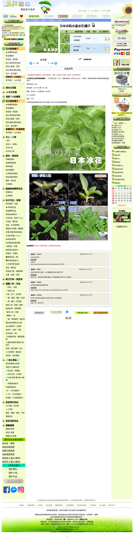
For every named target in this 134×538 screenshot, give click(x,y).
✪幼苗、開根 (8, 443)
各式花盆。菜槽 (13, 200)
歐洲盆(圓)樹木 (11, 214)
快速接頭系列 (11, 387)
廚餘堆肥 (9, 166)
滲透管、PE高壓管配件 (14, 398)
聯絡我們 (117, 183)
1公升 (8, 141)
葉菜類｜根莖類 (12, 59)
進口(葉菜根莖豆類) (13, 63)
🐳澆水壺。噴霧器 (13, 371)
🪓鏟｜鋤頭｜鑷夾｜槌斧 (15, 298)
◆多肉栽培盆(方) (12, 260)
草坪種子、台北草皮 (13, 80)
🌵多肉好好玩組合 (13, 264)
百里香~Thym (118, 134)
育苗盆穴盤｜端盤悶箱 (14, 271)
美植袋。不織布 (12, 253)
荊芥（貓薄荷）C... (121, 123)
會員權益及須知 (120, 179)
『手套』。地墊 (11, 287)
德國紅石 (17, 33)
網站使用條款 (119, 172)
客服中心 (117, 158)
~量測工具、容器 (12, 312)
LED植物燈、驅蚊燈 (13, 352)
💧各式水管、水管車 (13, 374)
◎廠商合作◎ (122, 227)
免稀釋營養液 (11, 163)
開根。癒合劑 (11, 181)
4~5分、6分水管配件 (13, 394)
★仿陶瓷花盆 (11, 207)
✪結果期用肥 (8, 454)
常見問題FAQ (119, 165)
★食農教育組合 (12, 52)
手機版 (21, 505)
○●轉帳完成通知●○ (121, 151)
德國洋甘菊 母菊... (119, 132)
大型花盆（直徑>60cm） (15, 218)
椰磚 (13, 35)
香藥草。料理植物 (13, 77)
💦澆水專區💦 (12, 360)
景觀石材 (9, 416)
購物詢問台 (59, 505)
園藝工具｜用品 (13, 284)
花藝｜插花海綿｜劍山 (14, 348)
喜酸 (21, 33)
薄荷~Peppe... (118, 127)
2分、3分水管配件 (12, 391)
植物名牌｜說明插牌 (13, 308)
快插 (13, 33)
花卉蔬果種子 (12, 49)
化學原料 (9, 184)
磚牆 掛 (4, 37)
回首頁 (40, 505)
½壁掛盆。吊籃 (11, 246)
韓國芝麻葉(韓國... (119, 136)
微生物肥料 (10, 170)
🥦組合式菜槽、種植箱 (14, 229)
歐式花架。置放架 (14, 279)
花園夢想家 (31, 505)
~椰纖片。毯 (10, 316)
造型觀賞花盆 (11, 211)
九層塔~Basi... (118, 125)
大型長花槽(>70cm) (13, 236)
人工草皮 (9, 409)
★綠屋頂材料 (11, 239)
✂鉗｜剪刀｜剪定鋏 (13, 294)
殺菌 (7, 35)
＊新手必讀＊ (13, 465)
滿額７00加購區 (13, 97)
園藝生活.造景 (11, 436)
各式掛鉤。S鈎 (11, 333)
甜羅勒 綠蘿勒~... (119, 140)
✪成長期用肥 (8, 447)
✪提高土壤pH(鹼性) (11, 458)
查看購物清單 (87, 59)
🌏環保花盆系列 (12, 250)
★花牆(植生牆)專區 (13, 243)
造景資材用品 (12, 402)
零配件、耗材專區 (12, 355)
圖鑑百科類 (10, 429)
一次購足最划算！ (122, 33)
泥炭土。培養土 (12, 144)
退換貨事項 (118, 176)
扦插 (24, 35)
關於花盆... (14, 476)
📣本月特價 (11, 92)
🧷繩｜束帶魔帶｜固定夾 (15, 319)
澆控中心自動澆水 (12, 367)
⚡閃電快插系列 (12, 383)
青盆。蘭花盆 (11, 268)
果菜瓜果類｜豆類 (12, 66)
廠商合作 (112, 505)
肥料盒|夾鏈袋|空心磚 (14, 323)
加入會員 (102, 505)
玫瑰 (16, 35)
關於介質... (14, 473)
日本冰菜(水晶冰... (119, 138)
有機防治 (9, 192)
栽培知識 (49, 505)
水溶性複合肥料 (12, 173)
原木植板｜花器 (12, 204)
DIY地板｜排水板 (12, 406)
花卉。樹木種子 (12, 74)
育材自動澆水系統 (12, 363)
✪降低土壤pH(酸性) (11, 462)
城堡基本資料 (119, 169)
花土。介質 (11, 137)
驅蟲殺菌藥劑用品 (14, 189)
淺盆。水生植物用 (12, 225)
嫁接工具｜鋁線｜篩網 (14, 305)
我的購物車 (70, 505)
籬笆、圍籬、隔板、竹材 (15, 413)
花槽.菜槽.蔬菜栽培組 (14, 232)
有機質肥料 (10, 159)
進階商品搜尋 (7, 31)
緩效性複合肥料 (12, 177)
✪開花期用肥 (8, 451)
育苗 (10, 35)
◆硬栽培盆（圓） (12, 257)
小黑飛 (20, 35)
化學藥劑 (9, 196)
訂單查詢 (93, 505)
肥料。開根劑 (12, 156)
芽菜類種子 (10, 56)
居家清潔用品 (12, 421)
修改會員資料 (82, 505)
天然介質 (9, 148)
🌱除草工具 (10, 291)
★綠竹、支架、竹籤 (13, 330)
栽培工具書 (10, 432)
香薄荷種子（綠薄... (120, 143)
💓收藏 (43, 60)
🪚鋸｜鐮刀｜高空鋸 (13, 301)
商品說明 (68, 69)
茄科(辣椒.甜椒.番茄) (13, 70)
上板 (10, 33)
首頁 (28, 20)
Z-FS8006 (59, 20)
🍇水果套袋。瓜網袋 (13, 326)
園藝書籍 (10, 425)
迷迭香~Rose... (118, 130)
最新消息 (117, 155)
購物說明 (117, 162)
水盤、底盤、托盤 (12, 275)
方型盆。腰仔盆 (12, 221)
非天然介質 (10, 151)
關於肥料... (14, 469)
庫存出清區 (11, 88)
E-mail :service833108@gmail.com (68, 527)
